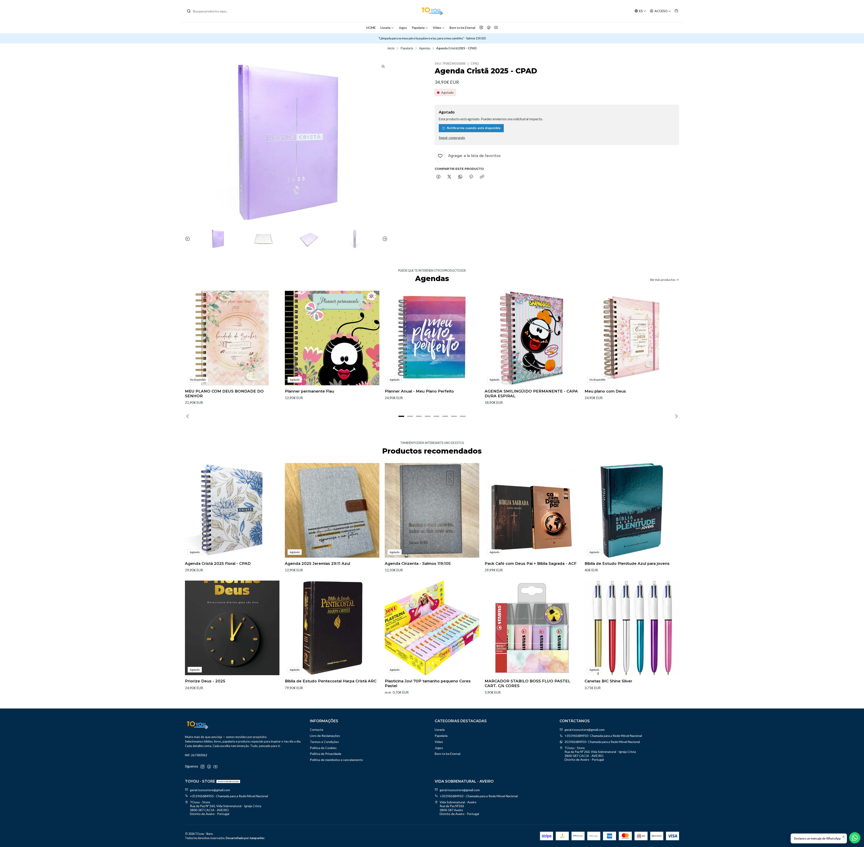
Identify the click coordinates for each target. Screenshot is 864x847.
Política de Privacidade (325, 754)
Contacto (316, 729)
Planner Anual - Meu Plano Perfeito (419, 391)
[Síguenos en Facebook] (489, 27)
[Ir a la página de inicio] (432, 11)
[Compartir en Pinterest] (471, 177)
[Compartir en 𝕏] (449, 177)
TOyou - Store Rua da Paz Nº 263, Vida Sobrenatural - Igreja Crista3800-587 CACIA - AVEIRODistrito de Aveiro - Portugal (600, 754)
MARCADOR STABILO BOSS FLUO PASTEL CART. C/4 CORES (527, 683)
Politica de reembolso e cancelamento (336, 760)
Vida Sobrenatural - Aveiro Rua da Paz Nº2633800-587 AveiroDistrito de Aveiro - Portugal (459, 808)
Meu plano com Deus (605, 391)
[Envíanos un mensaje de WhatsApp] (854, 837)
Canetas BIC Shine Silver (608, 681)
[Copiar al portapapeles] (482, 177)
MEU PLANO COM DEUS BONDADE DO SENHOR (224, 393)
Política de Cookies (323, 748)
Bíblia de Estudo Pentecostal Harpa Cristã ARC (330, 681)
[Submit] (189, 11)
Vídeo (437, 28)
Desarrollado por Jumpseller (245, 838)
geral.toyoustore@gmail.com (585, 729)
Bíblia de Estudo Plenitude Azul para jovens (627, 563)
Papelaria (418, 28)
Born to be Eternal (462, 28)
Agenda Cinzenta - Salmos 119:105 (418, 563)
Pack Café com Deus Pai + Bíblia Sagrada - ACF (530, 563)
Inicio (391, 48)
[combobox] (209, 11)
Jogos (403, 28)
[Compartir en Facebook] (438, 177)
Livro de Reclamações (325, 736)
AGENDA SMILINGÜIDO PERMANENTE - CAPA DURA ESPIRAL (531, 393)
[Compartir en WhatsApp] (460, 177)
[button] (401, 416)
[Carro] (676, 11)
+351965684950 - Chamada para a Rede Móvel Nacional (229, 796)
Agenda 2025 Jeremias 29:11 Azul (317, 563)
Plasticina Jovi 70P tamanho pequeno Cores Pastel (428, 683)
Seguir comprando (452, 137)
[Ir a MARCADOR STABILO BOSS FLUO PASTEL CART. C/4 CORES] (532, 628)
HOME (371, 28)
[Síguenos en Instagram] (481, 27)
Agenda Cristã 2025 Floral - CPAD (218, 563)
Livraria (385, 28)
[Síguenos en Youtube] (496, 27)
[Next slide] (384, 238)
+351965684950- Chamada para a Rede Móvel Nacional (603, 736)
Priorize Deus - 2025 (205, 681)
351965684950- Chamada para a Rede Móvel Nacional (602, 742)
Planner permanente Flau (309, 391)
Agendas (424, 48)
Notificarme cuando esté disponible (473, 128)
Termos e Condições (324, 742)
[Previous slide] (188, 238)
